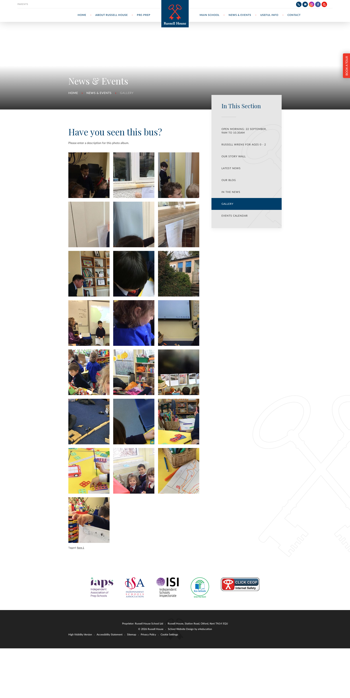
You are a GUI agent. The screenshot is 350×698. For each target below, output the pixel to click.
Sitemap (131, 634)
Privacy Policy (148, 634)
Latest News (231, 168)
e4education (205, 629)
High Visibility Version (80, 634)
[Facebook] (318, 4)
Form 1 (80, 548)
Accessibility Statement (109, 634)
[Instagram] (311, 4)
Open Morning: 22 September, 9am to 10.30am (244, 131)
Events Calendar (234, 216)
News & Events (99, 93)
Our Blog (228, 180)
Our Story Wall (233, 156)
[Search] (324, 4)
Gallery (127, 93)
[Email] (305, 4)
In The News (230, 192)
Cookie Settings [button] (169, 634)
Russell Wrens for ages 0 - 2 (243, 144)
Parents (23, 4)
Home (73, 93)
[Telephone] (299, 4)
